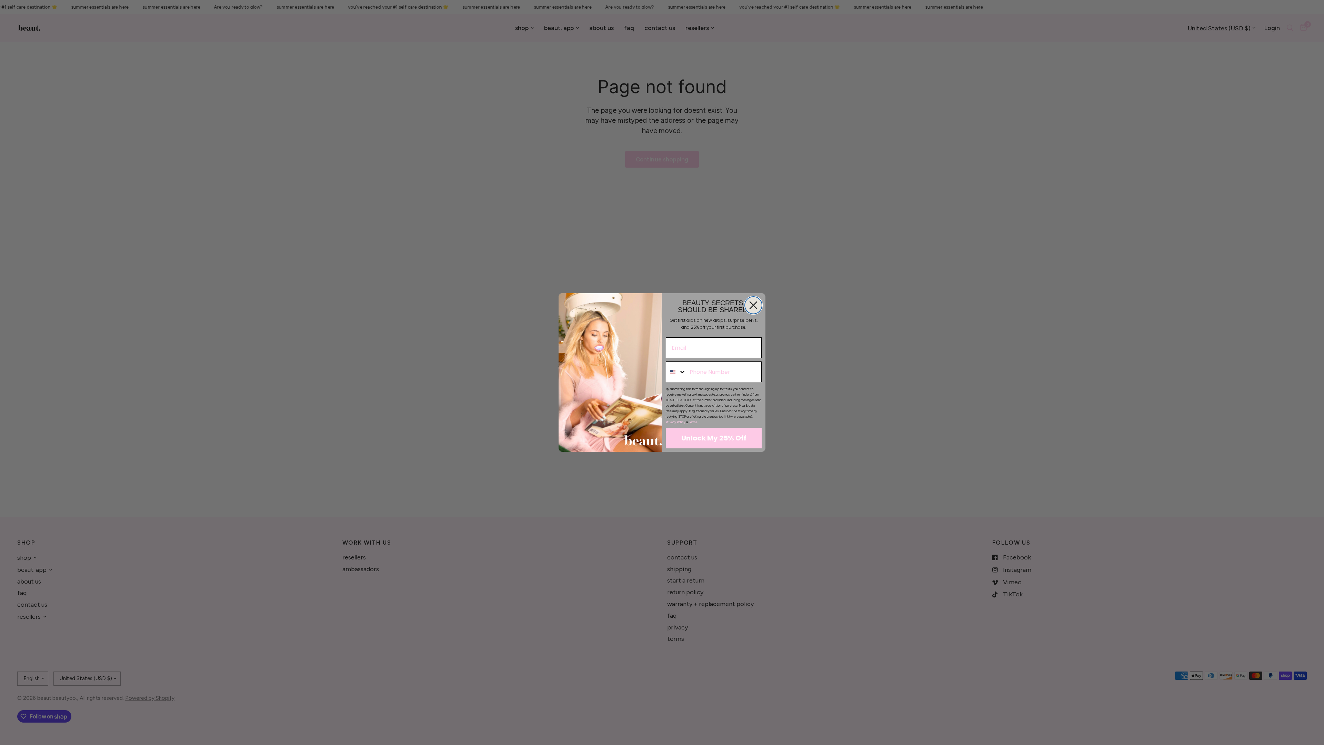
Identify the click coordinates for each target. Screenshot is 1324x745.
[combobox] (676, 372)
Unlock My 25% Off (713, 438)
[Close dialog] (753, 305)
